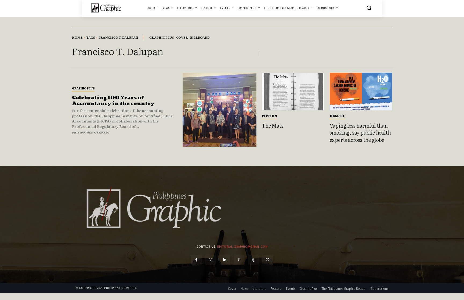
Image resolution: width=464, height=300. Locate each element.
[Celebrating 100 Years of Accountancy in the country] (219, 110)
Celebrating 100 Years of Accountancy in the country (113, 101)
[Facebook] (196, 260)
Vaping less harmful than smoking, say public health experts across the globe (360, 132)
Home (77, 37)
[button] (369, 7)
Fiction (269, 116)
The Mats (272, 125)
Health (337, 116)
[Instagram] (210, 260)
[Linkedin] (225, 260)
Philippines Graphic (91, 132)
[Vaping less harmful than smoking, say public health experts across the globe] (361, 91)
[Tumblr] (253, 260)
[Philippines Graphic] (106, 7)
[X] (267, 260)
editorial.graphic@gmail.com (242, 246)
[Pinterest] (239, 260)
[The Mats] (293, 91)
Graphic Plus (83, 88)
